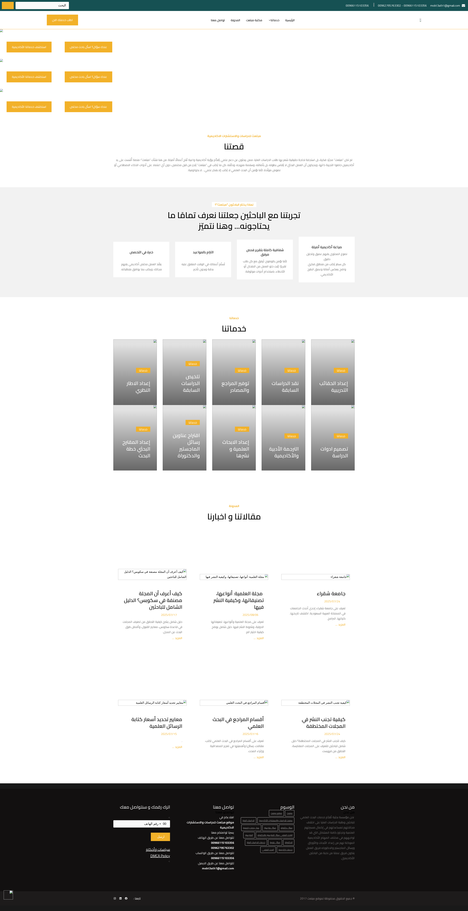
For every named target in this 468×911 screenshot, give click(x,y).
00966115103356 (415, 5)
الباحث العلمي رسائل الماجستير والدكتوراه (275, 835)
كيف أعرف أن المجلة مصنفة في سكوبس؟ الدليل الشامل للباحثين (153, 600)
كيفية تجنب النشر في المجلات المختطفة (324, 723)
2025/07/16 (250, 734)
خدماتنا (275, 20)
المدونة (235, 20)
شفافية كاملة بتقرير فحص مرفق (265, 252)
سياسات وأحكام (158, 849)
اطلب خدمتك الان (62, 20)
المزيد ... (340, 624)
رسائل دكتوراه (286, 828)
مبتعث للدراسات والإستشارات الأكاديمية (275, 820)
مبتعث (289, 813)
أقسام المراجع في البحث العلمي (238, 723)
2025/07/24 (332, 601)
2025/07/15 (169, 734)
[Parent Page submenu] (270, 20)
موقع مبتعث (276, 813)
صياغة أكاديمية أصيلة (327, 247)
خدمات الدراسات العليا (256, 842)
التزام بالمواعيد (203, 252)
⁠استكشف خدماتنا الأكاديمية (29, 47)
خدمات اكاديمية (285, 850)
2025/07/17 (169, 615)
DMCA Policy (160, 855)
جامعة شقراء (331, 593)
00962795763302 (389, 5)
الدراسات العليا (248, 820)
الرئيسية (290, 20)
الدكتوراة (288, 842)
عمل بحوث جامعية (251, 828)
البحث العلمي (268, 850)
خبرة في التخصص (141, 252)
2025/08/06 (250, 615)
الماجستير (249, 835)
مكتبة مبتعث (254, 20)
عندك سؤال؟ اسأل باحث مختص (88, 47)
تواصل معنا (218, 20)
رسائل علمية (275, 842)
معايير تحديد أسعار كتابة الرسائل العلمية (156, 723)
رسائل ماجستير (270, 828)
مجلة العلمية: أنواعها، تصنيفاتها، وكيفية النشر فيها (239, 600)
